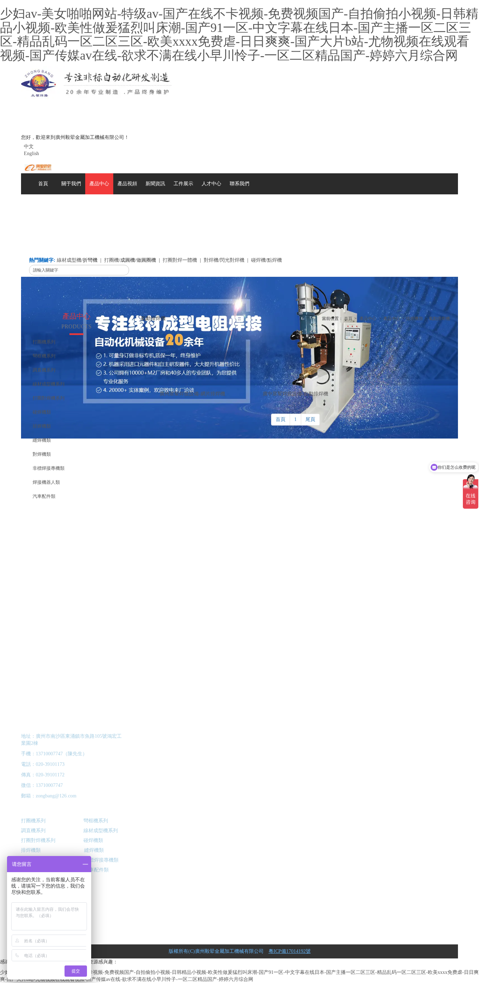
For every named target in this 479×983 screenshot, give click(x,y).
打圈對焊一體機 (180, 260)
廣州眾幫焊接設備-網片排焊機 (192, 393)
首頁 (348, 318)
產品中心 (367, 318)
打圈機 (111, 260)
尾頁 (310, 419)
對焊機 (211, 260)
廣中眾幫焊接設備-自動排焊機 (295, 393)
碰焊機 (258, 260)
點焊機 (274, 260)
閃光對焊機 (232, 260)
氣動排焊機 (439, 318)
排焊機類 (414, 318)
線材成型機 (69, 260)
